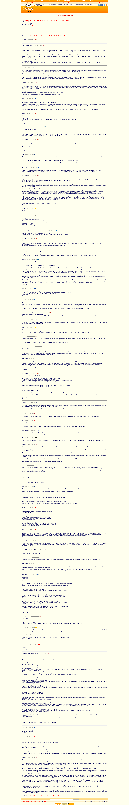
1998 (23, 20)
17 (22, 28)
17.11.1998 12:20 (35, 557)
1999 (25, 20)
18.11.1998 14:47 (33, 175)
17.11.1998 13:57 (30, 529)
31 (22, 30)
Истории (34, 0)
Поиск (91, 0)
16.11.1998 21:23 (31, 757)
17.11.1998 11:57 (33, 563)
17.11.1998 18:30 (31, 444)
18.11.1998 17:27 (30, 113)
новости (44, 801)
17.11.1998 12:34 (35, 540)
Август (38, 21)
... (27, 35)
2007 (45, 20)
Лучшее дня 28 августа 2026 (27, 2)
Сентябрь (42, 21)
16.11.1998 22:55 (29, 727)
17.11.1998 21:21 (33, 373)
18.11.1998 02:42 (31, 319)
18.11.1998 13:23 (30, 208)
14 (29, 27)
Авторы (75, 0)
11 (24, 27)
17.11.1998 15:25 (29, 495)
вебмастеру (40, 801)
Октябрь (47, 21)
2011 (54, 20)
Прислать (83, 0)
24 (22, 29)
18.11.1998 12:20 (51, 230)
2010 (52, 20)
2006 (42, 20)
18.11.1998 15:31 (29, 154)
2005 (40, 20)
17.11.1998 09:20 (35, 616)
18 (24, 28)
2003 (35, 20)
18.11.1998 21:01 (38, 45)
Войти (100, 2)
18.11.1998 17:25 (40, 126)
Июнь (32, 21)
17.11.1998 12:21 (40, 549)
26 (25, 29)
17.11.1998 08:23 (29, 634)
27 (27, 29)
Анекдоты (25, 0)
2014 (62, 20)
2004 (38, 20)
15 (30, 27)
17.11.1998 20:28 (29, 413)
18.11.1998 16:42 (33, 139)
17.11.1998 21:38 (33, 358)
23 (32, 28)
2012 (57, 20)
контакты (31, 801)
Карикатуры (67, 0)
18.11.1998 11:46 (31, 238)
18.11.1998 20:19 (29, 67)
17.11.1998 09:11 (31, 627)
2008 (47, 20)
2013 (59, 20)
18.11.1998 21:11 (31, 39)
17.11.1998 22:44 (31, 336)
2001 (30, 20)
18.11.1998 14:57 (33, 167)
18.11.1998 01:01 (30, 327)
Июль (35, 21)
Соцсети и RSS (66, 2)
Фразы (50, 0)
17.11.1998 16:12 (34, 475)
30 (32, 29)
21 (29, 28)
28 (29, 29)
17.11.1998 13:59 (30, 507)
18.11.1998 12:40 (30, 215)
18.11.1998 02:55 (45, 312)
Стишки (58, 0)
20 (27, 28)
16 (32, 27)
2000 (28, 20)
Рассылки (61, 2)
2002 (33, 20)
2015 (64, 20)
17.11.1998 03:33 (43, 653)
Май (29, 21)
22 (30, 28)
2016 (67, 20)
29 (30, 29)
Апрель (26, 21)
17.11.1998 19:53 (29, 420)
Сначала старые (43, 34)
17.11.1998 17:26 (30, 465)
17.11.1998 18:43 (33, 430)
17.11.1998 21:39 (38, 346)
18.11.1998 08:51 (30, 288)
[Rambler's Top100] (58, 804)
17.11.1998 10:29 (33, 574)
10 (22, 27)
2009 (50, 20)
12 (25, 27)
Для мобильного (55, 2)
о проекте (35, 801)
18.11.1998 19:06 (31, 82)
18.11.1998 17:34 (30, 98)
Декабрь (54, 21)
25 (24, 29)
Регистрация (104, 2)
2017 (69, 20)
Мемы (42, 0)
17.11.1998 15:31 (29, 486)
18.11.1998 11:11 (33, 259)
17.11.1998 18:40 (31, 437)
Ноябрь (50, 21)
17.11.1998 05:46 (34, 644)
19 (25, 28)
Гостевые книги (73, 2)
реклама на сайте (25, 801)
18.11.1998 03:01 (29, 299)
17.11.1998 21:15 (31, 402)
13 (27, 27)
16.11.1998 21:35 (29, 736)
